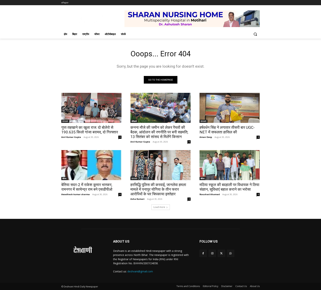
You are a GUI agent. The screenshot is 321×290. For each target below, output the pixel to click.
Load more (159, 207)
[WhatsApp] (230, 253)
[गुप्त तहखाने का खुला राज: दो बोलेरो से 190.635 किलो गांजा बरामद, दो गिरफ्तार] (91, 108)
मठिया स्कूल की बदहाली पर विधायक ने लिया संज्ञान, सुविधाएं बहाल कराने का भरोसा (229, 187)
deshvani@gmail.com (140, 271)
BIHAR (65, 121)
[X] (221, 253)
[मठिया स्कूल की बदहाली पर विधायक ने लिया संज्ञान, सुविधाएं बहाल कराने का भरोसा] (230, 165)
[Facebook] (203, 253)
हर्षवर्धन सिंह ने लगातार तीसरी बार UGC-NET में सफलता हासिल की (227, 129)
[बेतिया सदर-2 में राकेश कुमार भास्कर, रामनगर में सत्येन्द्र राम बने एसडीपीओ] (91, 165)
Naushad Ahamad (210, 194)
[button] (255, 34)
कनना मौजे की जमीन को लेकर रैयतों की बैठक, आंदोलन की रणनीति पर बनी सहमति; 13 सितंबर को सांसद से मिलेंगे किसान (159, 132)
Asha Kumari (137, 199)
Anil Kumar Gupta (71, 137)
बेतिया (64, 178)
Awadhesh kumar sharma (75, 194)
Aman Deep (206, 137)
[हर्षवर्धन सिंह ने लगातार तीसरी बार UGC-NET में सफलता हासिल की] (230, 108)
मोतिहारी (134, 121)
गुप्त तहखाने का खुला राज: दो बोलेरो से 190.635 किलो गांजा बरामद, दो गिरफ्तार (89, 129)
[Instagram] (212, 253)
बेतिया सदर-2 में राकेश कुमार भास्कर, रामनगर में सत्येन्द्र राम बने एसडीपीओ (86, 187)
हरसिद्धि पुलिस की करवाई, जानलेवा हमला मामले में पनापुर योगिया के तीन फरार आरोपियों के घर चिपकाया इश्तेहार (158, 189)
